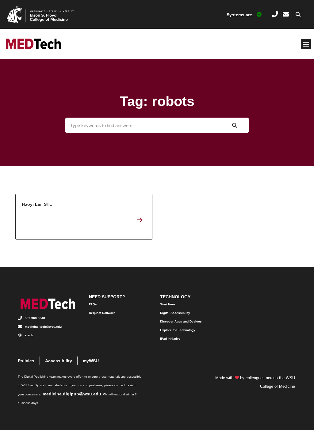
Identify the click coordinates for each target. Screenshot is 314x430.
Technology (175, 296)
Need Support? (107, 296)
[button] (298, 14)
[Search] (234, 125)
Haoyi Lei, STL (84, 216)
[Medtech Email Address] (285, 14)
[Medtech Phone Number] (275, 14)
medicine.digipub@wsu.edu (72, 393)
